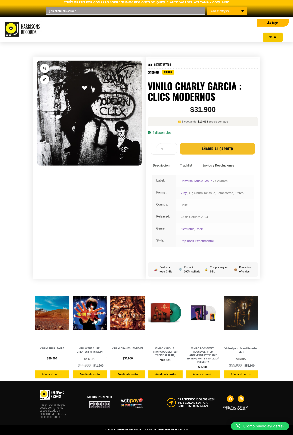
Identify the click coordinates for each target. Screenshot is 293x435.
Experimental (204, 241)
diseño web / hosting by (235, 408)
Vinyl (184, 193)
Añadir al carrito (217, 148)
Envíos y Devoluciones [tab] (218, 165)
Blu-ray (120, 29)
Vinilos (68, 29)
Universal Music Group (196, 181)
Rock (199, 229)
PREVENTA (152, 29)
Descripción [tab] (161, 165)
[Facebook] (230, 398)
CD (93, 29)
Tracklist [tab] (186, 165)
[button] (44, 68)
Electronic (187, 229)
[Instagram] (241, 398)
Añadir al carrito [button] (52, 374)
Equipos (184, 29)
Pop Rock (187, 241)
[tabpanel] (203, 213)
